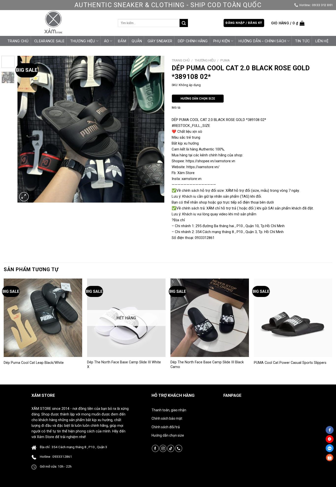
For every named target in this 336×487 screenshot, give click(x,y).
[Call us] (178, 448)
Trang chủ (18, 41)
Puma (225, 60)
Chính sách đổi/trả (166, 427)
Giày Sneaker (160, 41)
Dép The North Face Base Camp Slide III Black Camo (207, 364)
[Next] (155, 129)
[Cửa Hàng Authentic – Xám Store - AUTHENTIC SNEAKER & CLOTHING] (53, 23)
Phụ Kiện (221, 41)
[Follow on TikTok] (170, 448)
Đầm (122, 41)
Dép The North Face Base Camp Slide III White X (124, 364)
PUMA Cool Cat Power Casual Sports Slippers (290, 363)
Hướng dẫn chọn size (168, 435)
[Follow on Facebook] (155, 448)
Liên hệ (322, 41)
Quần (137, 41)
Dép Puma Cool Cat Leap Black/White (34, 363)
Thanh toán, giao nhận (169, 410)
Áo (106, 41)
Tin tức (302, 41)
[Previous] (26, 129)
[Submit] (184, 23)
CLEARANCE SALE (49, 41)
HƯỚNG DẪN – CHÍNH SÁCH (262, 41)
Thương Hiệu (82, 41)
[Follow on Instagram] (163, 448)
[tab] (176, 108)
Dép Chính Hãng (193, 41)
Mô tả (176, 107)
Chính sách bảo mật (167, 418)
